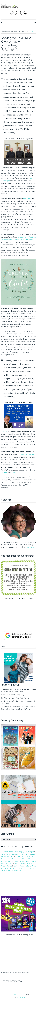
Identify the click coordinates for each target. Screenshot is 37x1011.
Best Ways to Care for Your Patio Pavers (15, 698)
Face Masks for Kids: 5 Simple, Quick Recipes (18, 852)
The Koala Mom (13, 995)
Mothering (14, 31)
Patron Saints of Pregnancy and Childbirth (15, 854)
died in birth (27, 198)
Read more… (29, 547)
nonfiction (25, 973)
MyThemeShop (21, 997)
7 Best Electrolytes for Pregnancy (12, 695)
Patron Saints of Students (24, 856)
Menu (5, 23)
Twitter (13, 473)
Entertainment (5, 31)
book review (7, 973)
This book (4, 431)
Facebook (4, 473)
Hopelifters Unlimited (28, 454)
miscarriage (17, 973)
